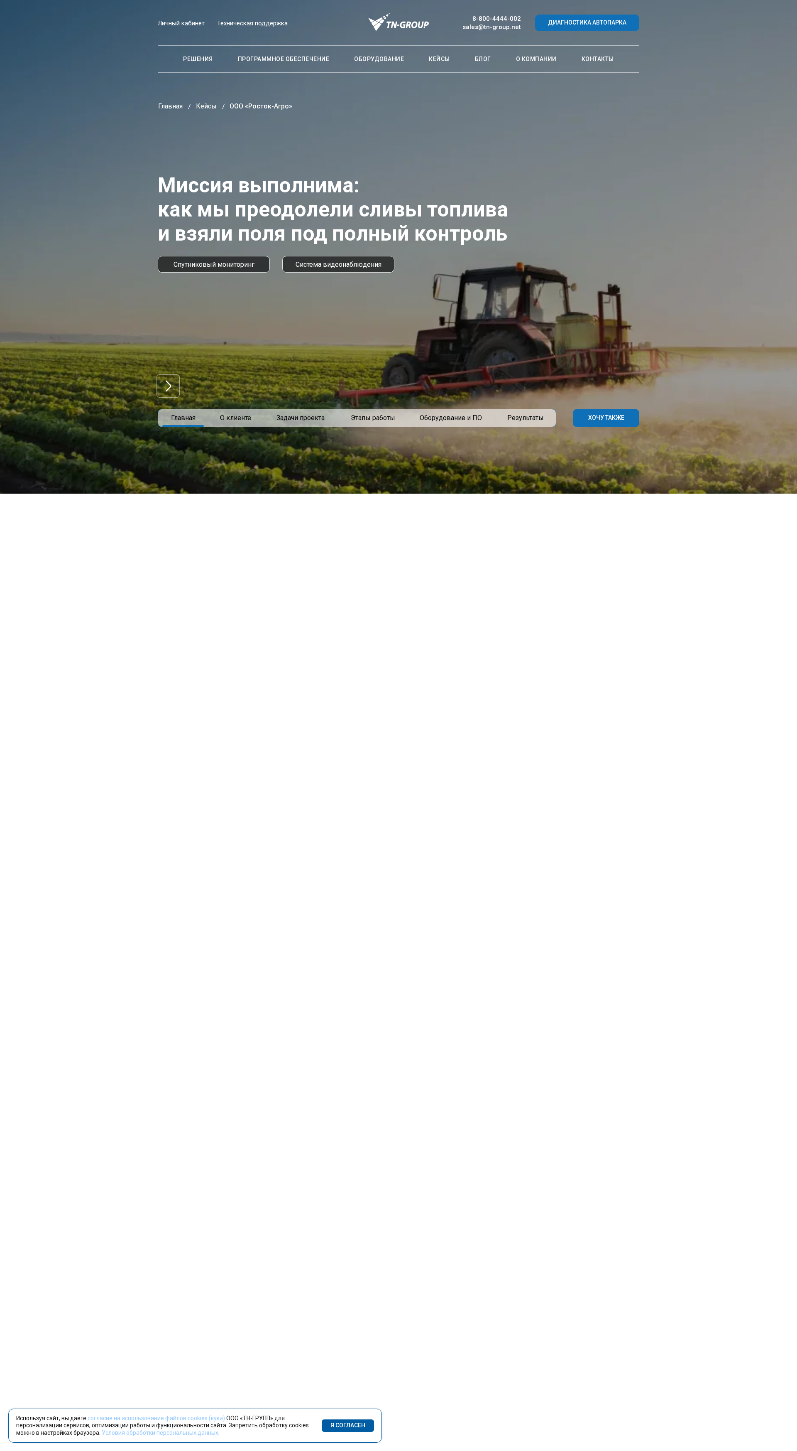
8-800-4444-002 (496, 18)
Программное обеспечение (284, 59)
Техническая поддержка (252, 23)
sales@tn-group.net (491, 27)
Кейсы (439, 59)
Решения (198, 59)
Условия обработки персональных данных (160, 1432)
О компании (536, 59)
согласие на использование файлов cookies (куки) (156, 1418)
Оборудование (379, 59)
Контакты (598, 59)
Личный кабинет (181, 23)
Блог (483, 59)
